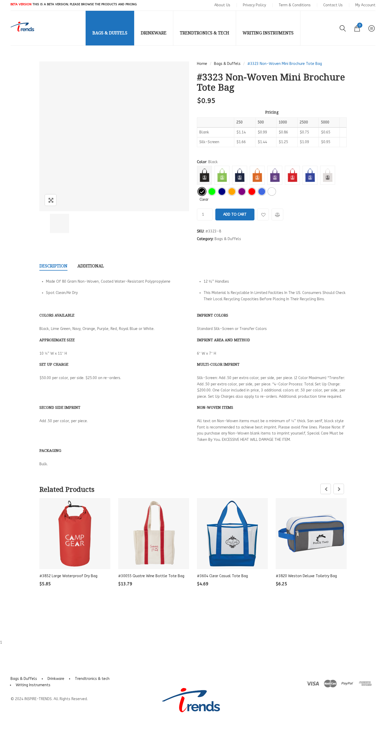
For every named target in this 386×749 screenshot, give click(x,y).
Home (202, 63)
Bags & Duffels (227, 63)
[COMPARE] (277, 214)
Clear (204, 199)
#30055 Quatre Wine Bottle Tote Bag (151, 576)
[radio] (202, 191)
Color (201, 162)
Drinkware (56, 678)
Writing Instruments (33, 685)
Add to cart (235, 214)
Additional (90, 266)
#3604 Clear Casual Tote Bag (222, 576)
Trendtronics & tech (92, 678)
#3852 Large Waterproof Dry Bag (68, 576)
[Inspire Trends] (22, 27)
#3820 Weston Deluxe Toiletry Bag (306, 576)
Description (53, 266)
